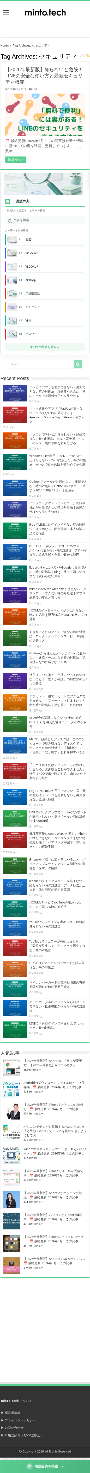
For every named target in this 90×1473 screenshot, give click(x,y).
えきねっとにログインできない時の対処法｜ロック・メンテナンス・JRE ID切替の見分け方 (57, 636)
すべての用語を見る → (45, 347)
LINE (35, 89)
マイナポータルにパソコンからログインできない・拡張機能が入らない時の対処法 (57, 1006)
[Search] (78, 364)
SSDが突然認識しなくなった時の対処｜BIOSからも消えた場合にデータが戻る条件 (57, 722)
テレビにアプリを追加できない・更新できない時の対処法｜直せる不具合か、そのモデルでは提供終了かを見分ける (57, 391)
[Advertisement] (52, 25)
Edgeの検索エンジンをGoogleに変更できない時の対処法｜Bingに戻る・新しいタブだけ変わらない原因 (58, 572)
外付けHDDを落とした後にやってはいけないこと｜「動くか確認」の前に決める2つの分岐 (58, 679)
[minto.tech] (45, 11)
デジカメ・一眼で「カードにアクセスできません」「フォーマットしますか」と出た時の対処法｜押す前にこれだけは (57, 700)
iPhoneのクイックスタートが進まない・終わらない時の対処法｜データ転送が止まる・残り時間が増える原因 (57, 885)
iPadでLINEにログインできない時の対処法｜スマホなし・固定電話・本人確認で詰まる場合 (57, 529)
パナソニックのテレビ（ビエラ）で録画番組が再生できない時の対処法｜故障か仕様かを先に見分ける (57, 507)
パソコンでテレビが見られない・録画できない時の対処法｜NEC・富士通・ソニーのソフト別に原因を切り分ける (57, 439)
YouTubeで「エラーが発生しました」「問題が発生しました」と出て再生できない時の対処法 (57, 946)
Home (4, 45)
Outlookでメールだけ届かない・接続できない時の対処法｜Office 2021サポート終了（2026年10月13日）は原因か (58, 486)
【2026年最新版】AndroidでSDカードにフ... (54, 1259)
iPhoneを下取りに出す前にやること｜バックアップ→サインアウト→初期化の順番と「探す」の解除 (57, 864)
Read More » (15, 159)
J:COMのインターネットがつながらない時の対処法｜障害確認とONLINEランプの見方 (58, 615)
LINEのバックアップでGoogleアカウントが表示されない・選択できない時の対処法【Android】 (57, 816)
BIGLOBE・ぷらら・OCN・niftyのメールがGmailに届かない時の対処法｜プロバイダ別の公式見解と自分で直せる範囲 (58, 550)
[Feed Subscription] (88, 56)
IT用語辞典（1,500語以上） (24, 1435)
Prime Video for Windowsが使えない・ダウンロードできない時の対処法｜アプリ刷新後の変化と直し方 (57, 593)
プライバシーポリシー (20, 1420)
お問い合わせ (14, 1428)
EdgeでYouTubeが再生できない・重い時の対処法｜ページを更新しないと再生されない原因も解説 (57, 795)
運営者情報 (12, 1413)
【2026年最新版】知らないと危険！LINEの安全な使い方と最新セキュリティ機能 (44, 76)
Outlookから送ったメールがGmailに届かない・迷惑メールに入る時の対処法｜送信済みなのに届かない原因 (57, 658)
